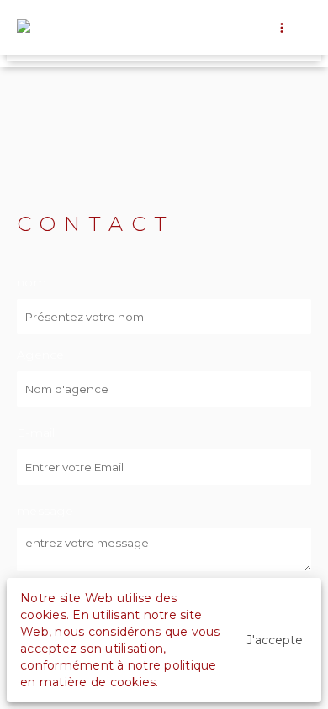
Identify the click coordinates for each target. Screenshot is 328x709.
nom (31, 282)
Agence (41, 354)
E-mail (36, 432)
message (45, 510)
